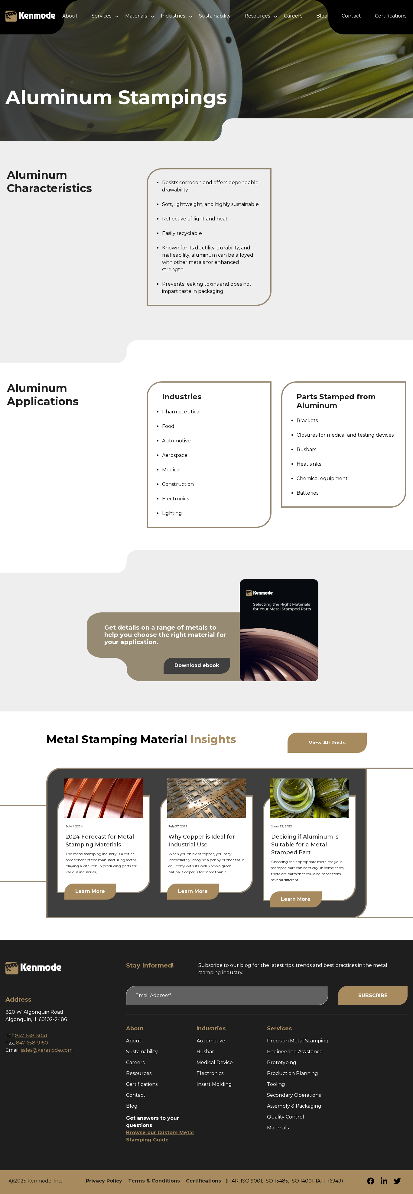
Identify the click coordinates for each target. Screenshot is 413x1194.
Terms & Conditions (154, 1181)
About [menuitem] (70, 16)
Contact (135, 1095)
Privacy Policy (104, 1181)
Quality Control (285, 1117)
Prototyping (281, 1062)
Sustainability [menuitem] (215, 16)
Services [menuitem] (101, 16)
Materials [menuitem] (136, 16)
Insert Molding (214, 1084)
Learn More (90, 891)
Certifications (142, 1084)
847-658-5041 (31, 1035)
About (133, 1041)
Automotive (211, 1041)
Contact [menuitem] (351, 16)
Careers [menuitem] (293, 16)
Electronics (210, 1073)
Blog (132, 1106)
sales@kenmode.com (47, 1050)
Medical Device (215, 1062)
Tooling (276, 1084)
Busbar (205, 1051)
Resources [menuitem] (257, 16)
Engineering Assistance (295, 1051)
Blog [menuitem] (322, 16)
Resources (138, 1073)
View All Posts (327, 743)
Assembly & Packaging (294, 1106)
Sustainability (142, 1051)
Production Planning (292, 1073)
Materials (278, 1128)
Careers (135, 1062)
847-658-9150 (32, 1043)
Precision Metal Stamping (298, 1041)
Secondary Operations (294, 1095)
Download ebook (196, 665)
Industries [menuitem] (173, 16)
